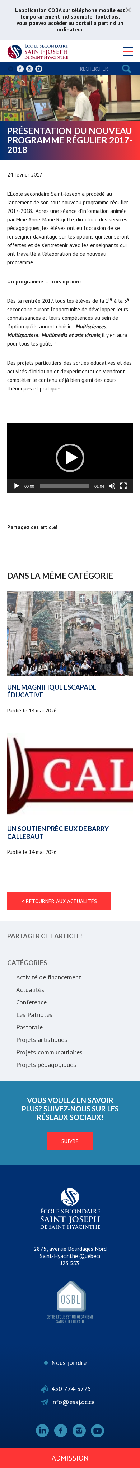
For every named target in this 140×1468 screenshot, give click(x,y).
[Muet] (112, 486)
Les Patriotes (34, 1015)
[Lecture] (16, 486)
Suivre (70, 1141)
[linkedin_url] (10, 68)
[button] (70, 458)
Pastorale (29, 1027)
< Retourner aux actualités (59, 901)
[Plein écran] (123, 486)
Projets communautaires (49, 1052)
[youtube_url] (38, 68)
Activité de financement (48, 977)
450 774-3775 (71, 1389)
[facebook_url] (20, 68)
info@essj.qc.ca (73, 1402)
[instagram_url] (29, 68)
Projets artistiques (41, 1039)
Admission (70, 1458)
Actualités (30, 990)
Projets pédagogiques (46, 1064)
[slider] (64, 486)
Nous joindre (69, 1363)
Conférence (31, 1002)
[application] (70, 458)
